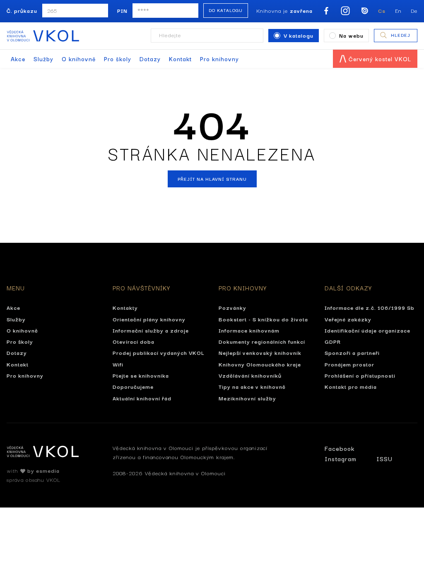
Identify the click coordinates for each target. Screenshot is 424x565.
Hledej (400, 34)
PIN (122, 10)
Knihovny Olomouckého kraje (260, 364)
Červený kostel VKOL (379, 58)
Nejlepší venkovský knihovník (260, 352)
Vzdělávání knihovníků (250, 375)
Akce (18, 58)
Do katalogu (226, 10)
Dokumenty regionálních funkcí (262, 341)
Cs (381, 10)
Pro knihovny (219, 58)
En (398, 10)
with (33, 470)
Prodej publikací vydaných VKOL (159, 352)
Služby (43, 58)
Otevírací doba (133, 341)
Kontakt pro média (351, 386)
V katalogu (298, 35)
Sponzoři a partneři (352, 352)
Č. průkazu (22, 10)
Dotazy (150, 58)
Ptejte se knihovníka (141, 375)
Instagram (341, 458)
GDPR (333, 341)
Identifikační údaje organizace (367, 330)
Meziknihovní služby (247, 398)
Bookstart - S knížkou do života (263, 319)
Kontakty (125, 307)
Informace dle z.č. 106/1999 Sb (369, 307)
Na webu (351, 35)
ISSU (384, 458)
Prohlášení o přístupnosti (360, 375)
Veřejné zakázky (348, 319)
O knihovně (79, 58)
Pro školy (117, 58)
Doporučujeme (133, 386)
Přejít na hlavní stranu (212, 178)
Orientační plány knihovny (149, 319)
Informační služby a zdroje (151, 330)
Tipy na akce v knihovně (252, 386)
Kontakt (180, 58)
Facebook (339, 448)
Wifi (118, 364)
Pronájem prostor (349, 364)
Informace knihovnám (249, 330)
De (414, 10)
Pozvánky (232, 307)
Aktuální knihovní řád (142, 398)
